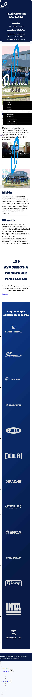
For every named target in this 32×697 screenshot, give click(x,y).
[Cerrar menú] (0, 662)
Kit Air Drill (6, 681)
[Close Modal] (0, 1)
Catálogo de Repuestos (12, 123)
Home (6, 95)
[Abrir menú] (2, 186)
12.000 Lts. (9, 104)
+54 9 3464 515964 (19, 37)
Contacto (7, 128)
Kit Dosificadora (10, 114)
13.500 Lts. (9, 102)
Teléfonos (3, 135)
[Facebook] (1, 133)
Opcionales (9, 109)
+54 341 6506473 (20, 34)
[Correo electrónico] (5, 133)
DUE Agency (16, 658)
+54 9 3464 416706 (20, 39)
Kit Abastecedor (10, 116)
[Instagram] (4, 133)
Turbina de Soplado (11, 121)
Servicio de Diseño (10, 126)
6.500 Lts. (9, 107)
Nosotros (7, 97)
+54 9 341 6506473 (18, 26)
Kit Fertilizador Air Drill (11, 119)
